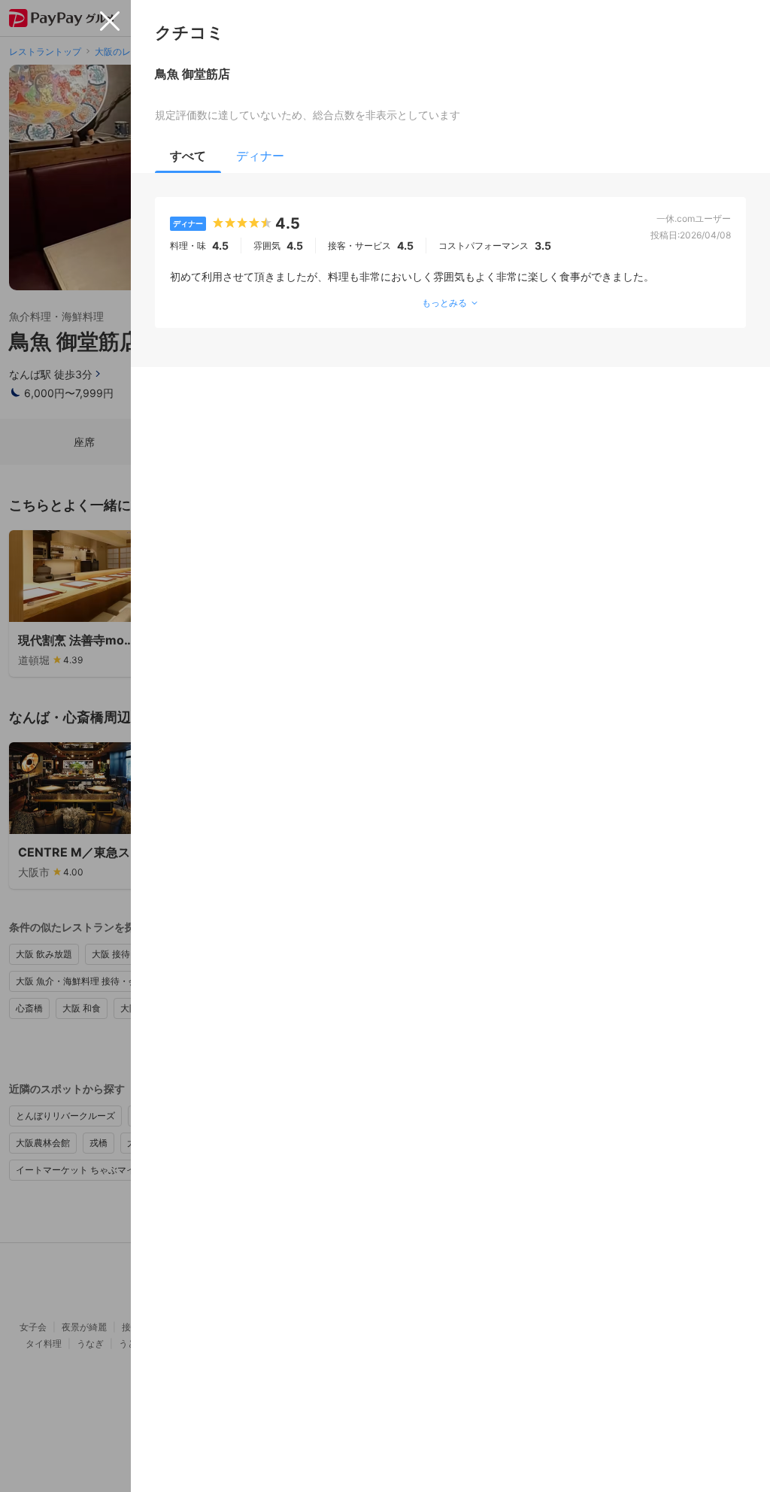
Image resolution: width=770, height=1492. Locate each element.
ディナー (260, 155)
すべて (188, 155)
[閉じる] (110, 21)
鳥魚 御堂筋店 (192, 73)
